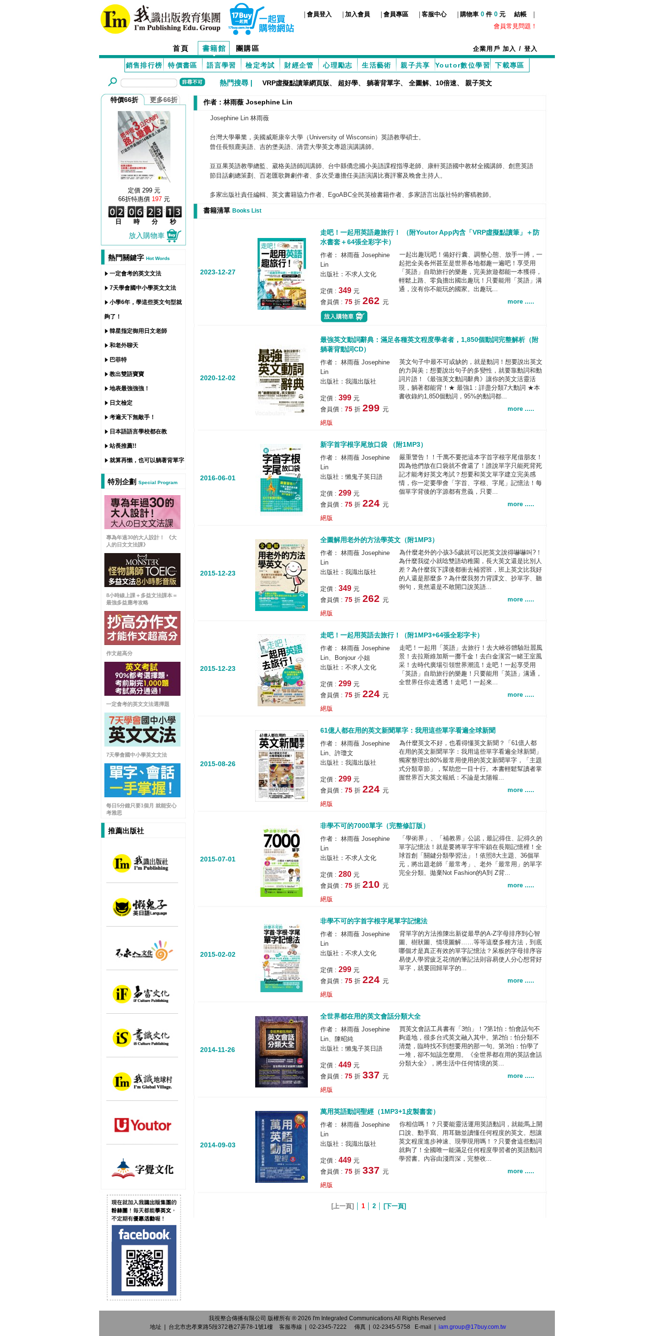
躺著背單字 (383, 83)
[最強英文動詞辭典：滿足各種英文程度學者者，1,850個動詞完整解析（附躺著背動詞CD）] (281, 379)
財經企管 (299, 65)
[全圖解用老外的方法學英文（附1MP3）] (281, 574)
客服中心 (434, 14)
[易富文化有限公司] (142, 1003)
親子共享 (415, 65)
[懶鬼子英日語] (142, 916)
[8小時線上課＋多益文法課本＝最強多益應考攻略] (142, 584)
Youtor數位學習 (462, 65)
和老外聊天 (124, 345)
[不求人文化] (142, 960)
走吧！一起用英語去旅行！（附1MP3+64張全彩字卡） (402, 635)
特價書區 (183, 65)
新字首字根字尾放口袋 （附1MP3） (373, 444)
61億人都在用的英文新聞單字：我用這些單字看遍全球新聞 (408, 730)
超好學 (348, 83)
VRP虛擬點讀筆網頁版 (295, 83)
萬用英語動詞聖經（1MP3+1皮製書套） (380, 1111)
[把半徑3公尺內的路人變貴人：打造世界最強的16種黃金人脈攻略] (144, 146)
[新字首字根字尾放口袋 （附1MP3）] (281, 479)
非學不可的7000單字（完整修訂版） (374, 825)
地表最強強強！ (130, 388)
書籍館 (214, 48)
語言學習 (222, 65)
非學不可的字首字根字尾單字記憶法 (374, 921)
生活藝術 (377, 65)
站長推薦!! (123, 445)
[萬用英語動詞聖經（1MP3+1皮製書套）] (281, 1146)
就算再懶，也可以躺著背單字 (147, 460)
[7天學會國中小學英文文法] (142, 744)
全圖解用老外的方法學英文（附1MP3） (379, 539)
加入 (510, 48)
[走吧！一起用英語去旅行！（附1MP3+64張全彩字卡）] (281, 670)
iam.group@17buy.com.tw (472, 1327)
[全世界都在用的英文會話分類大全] (281, 1051)
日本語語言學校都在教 (138, 431)
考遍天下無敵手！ (133, 417)
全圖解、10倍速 (433, 83)
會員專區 (395, 14)
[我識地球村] (142, 1091)
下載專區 (510, 65)
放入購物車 (147, 235)
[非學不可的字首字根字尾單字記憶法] (281, 955)
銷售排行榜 (144, 65)
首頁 (181, 48)
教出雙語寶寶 (127, 374)
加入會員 (357, 14)
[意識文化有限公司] (142, 1047)
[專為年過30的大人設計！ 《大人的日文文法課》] (142, 526)
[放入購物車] (344, 320)
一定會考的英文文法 (135, 273)
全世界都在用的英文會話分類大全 (370, 1016)
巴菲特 (118, 359)
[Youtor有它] (142, 1134)
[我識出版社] (142, 873)
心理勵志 (338, 65)
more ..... (520, 301)
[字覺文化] (142, 1178)
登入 (531, 48)
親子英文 (478, 83)
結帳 (520, 14)
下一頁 (394, 1206)
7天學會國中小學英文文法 (143, 287)
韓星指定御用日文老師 (138, 331)
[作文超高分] (142, 642)
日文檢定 (121, 402)
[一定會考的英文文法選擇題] (142, 693)
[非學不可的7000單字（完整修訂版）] (281, 860)
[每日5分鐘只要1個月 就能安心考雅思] (142, 795)
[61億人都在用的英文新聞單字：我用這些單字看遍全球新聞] (281, 765)
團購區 (248, 48)
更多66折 (164, 99)
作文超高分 (119, 653)
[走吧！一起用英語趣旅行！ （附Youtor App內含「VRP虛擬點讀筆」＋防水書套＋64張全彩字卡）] (281, 273)
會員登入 (319, 14)
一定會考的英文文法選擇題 (137, 704)
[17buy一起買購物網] (160, 18)
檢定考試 (260, 65)
